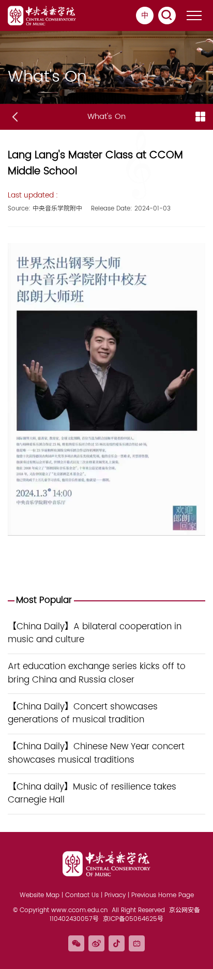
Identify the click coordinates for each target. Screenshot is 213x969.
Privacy (115, 895)
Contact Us (82, 895)
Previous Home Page (162, 895)
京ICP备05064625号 (133, 919)
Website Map (39, 895)
